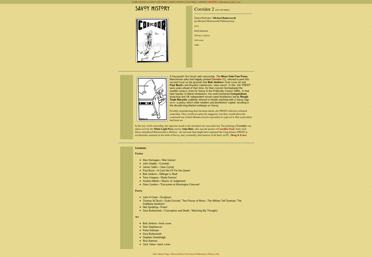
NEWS (172, 2)
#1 (218, 79)
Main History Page (161, 254)
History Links (213, 254)
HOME (135, 2)
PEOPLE (181, 2)
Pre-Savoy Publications (195, 254)
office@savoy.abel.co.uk (229, 2)
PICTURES (191, 2)
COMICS (152, 2)
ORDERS (202, 2)
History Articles (177, 254)
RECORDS (162, 2)
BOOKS (142, 2)
